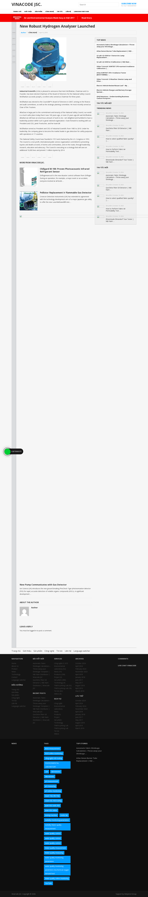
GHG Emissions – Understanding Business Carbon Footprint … (113, 98)
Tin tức (60, 11)
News (14, 672)
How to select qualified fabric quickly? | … (120, 140)
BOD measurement (52, 748)
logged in (33, 630)
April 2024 (79, 666)
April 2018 (79, 674)
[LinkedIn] (123, 744)
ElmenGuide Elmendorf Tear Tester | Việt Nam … (120, 161)
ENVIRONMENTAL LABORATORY (52, 765)
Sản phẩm (38, 11)
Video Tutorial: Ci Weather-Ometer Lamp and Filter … (114, 80)
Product (14, 669)
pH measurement (51, 781)
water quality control (52, 833)
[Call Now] (7, 451)
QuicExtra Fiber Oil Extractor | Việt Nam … (118, 129)
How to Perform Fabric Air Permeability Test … (115, 150)
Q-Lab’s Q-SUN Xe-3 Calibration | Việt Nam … (114, 62)
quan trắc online (51, 810)
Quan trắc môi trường (53, 801)
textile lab (64, 815)
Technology (16, 674)
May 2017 (79, 683)
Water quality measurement (55, 848)
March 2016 (79, 691)
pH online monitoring (53, 791)
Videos (56, 694)
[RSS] (115, 748)
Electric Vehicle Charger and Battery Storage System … (114, 91)
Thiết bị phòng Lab (61, 685)
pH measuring (50, 786)
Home (14, 663)
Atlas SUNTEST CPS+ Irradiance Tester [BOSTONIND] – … (111, 74)
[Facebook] (111, 744)
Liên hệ (68, 11)
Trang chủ (17, 11)
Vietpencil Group (130, 894)
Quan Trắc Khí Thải (52, 796)
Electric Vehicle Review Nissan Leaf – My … (113, 86)
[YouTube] (127, 744)
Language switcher (81, 11)
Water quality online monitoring (57, 878)
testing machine (51, 815)
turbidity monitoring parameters (57, 820)
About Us (15, 666)
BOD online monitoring (53, 753)
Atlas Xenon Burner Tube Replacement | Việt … (115, 51)
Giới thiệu (28, 11)
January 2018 (80, 677)
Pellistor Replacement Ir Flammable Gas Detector (66, 192)
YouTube (48, 883)
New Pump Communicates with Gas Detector (43, 584)
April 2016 (79, 688)
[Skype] (132, 744)
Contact (14, 677)
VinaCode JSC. (27, 4)
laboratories (55, 772)
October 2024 (80, 663)
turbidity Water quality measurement (53, 827)
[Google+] (119, 744)
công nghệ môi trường (53, 758)
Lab (46, 772)
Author (23, 33)
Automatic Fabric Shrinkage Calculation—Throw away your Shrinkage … (115, 46)
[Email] (111, 748)
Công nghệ (49, 11)
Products (57, 674)
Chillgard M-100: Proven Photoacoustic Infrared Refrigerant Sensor (64, 170)
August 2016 (80, 685)
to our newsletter (128, 4)
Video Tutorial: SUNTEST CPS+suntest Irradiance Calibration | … (115, 67)
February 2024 (80, 669)
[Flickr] (115, 744)
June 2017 (79, 680)
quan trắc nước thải (52, 805)
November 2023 (81, 672)
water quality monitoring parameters (54, 859)
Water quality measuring (54, 853)
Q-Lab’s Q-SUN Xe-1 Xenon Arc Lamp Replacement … (110, 57)
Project (57, 677)
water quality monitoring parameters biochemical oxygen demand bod (57, 870)
